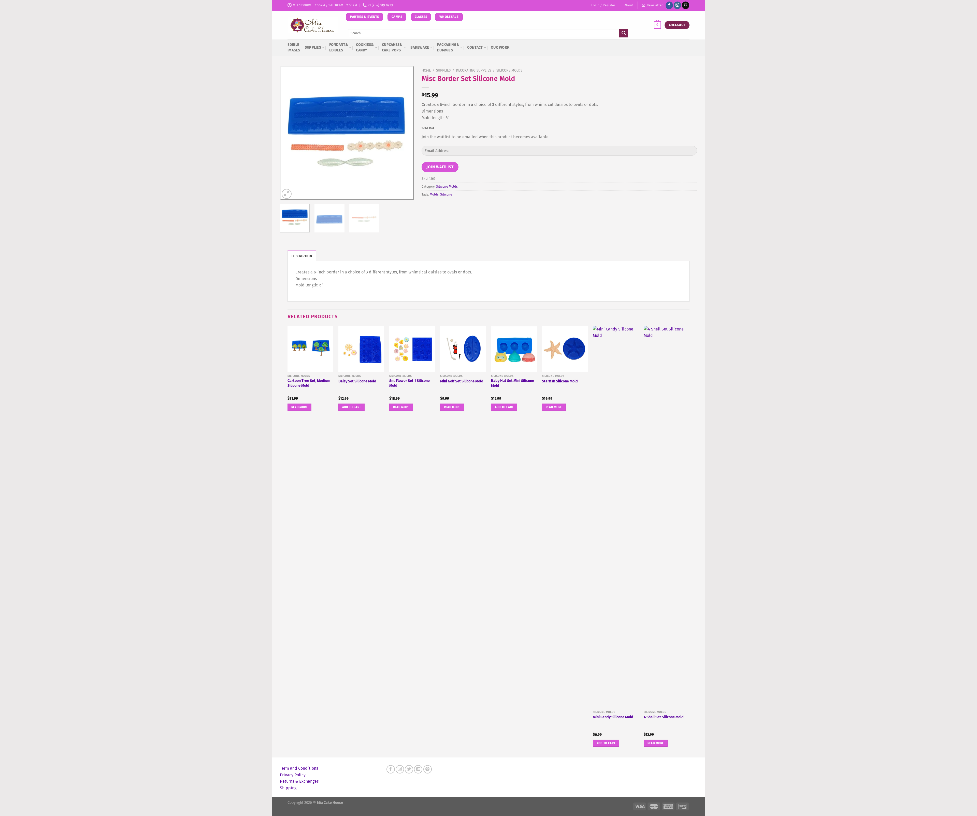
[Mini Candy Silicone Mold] (616, 517)
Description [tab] (302, 256)
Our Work (500, 47)
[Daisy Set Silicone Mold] (361, 349)
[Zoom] (287, 194)
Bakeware (419, 47)
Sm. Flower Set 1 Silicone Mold (409, 383)
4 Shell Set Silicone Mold (664, 717)
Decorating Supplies (473, 70)
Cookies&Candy (365, 47)
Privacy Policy (293, 774)
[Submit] (623, 33)
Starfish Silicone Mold (560, 381)
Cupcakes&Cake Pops (392, 47)
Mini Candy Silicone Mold (613, 717)
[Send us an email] (685, 5)
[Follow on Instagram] (677, 5)
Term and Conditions (299, 768)
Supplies (313, 47)
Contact (475, 47)
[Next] (404, 133)
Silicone (446, 194)
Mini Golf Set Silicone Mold (461, 381)
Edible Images (294, 47)
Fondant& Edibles (338, 47)
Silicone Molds (509, 70)
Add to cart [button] (351, 407)
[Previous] (289, 133)
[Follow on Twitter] (409, 769)
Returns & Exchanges (299, 781)
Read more (299, 407)
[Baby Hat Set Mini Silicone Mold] (514, 349)
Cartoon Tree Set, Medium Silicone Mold (309, 383)
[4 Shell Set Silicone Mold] (666, 517)
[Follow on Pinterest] (427, 769)
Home (426, 70)
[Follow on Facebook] (669, 5)
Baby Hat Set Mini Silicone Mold (512, 383)
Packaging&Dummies (448, 47)
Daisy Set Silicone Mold (357, 381)
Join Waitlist (439, 166)
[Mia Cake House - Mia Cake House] (313, 25)
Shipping (288, 787)
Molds (434, 194)
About (628, 5)
